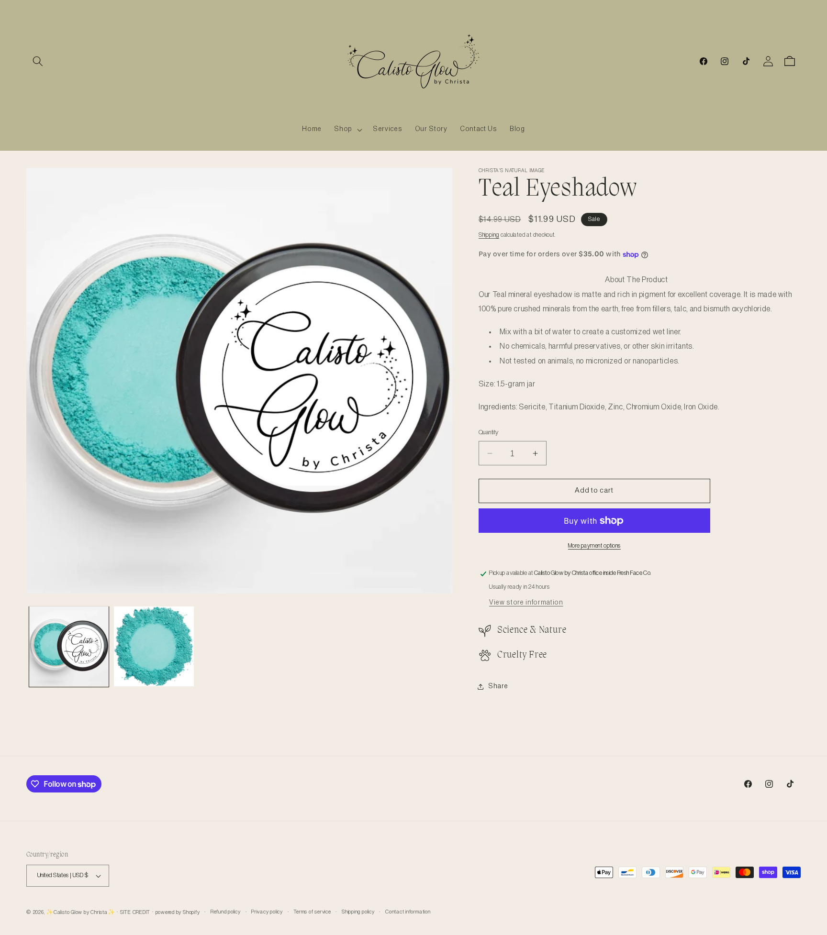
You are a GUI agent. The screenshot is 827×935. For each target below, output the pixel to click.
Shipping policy (358, 912)
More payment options (594, 546)
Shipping (489, 235)
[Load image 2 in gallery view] (154, 646)
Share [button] (498, 686)
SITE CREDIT (135, 912)
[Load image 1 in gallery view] (69, 646)
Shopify (191, 912)
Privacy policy (267, 912)
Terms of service (312, 912)
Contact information (408, 912)
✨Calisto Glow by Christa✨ (80, 912)
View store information (526, 602)
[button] (37, 61)
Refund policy (226, 912)
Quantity (489, 432)
